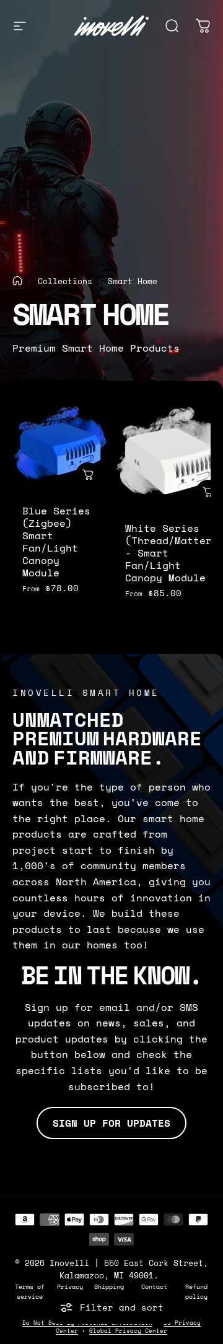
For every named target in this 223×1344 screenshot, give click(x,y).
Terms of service (30, 1291)
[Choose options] (88, 474)
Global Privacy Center (128, 1331)
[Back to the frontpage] (17, 280)
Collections (65, 281)
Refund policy (196, 1291)
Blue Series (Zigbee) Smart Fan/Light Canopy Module (56, 541)
